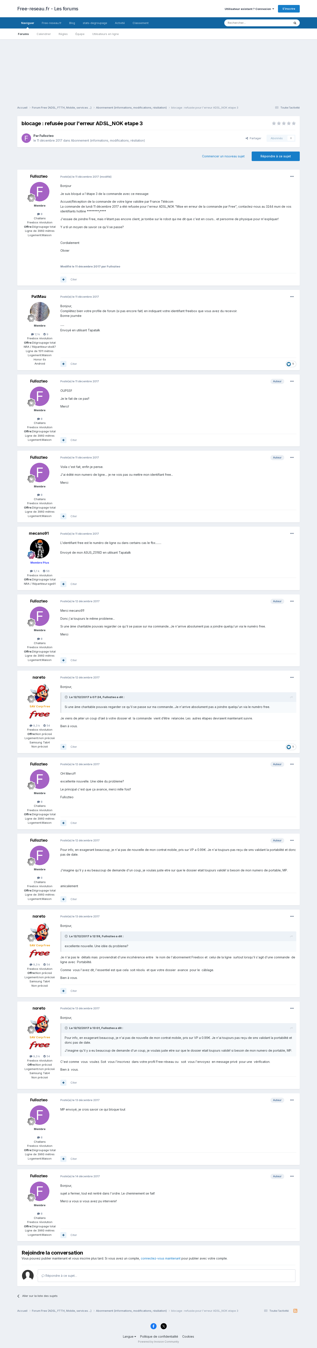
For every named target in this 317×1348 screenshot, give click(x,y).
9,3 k (36, 725)
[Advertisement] (158, 69)
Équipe (80, 34)
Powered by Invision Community (158, 1341)
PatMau (38, 296)
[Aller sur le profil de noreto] (39, 692)
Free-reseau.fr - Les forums (47, 8)
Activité (120, 23)
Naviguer (27, 23)
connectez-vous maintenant (160, 1258)
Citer (74, 279)
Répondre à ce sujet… (61, 1275)
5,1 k (36, 571)
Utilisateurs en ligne (105, 34)
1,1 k (37, 334)
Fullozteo (46, 135)
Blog (72, 23)
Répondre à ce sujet (276, 156)
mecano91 (39, 533)
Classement (141, 23)
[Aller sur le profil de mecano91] (39, 548)
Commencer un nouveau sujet (223, 156)
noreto (39, 677)
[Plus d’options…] (292, 176)
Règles (63, 34)
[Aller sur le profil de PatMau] (39, 311)
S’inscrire (288, 8)
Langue (128, 1336)
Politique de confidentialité (159, 1336)
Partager (254, 138)
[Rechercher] (295, 22)
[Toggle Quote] (67, 697)
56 (47, 571)
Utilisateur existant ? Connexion (248, 9)
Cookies (188, 1336)
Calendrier (44, 34)
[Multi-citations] (63, 280)
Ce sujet (279, 22)
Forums (23, 34)
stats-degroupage (95, 23)
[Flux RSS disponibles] (295, 1311)
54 (48, 725)
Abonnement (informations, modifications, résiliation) (108, 140)
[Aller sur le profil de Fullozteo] (26, 138)
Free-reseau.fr (51, 23)
